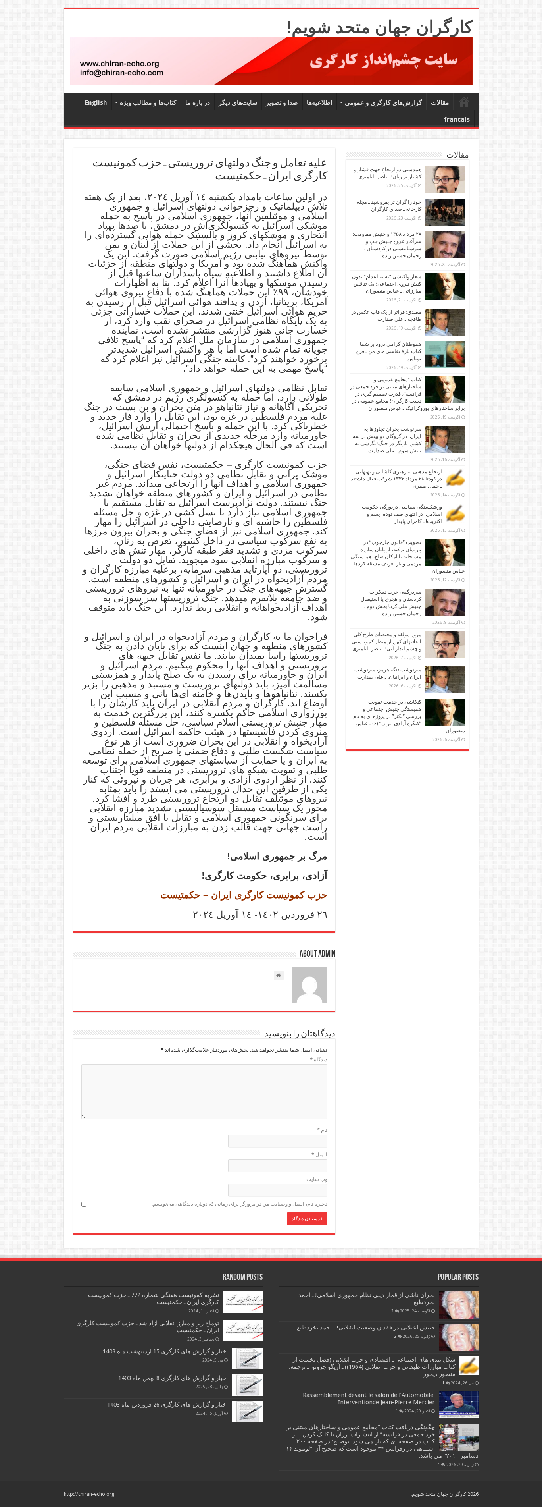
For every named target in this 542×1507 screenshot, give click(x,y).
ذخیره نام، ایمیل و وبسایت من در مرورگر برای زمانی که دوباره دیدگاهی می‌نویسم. (239, 1204)
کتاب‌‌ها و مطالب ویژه (148, 102)
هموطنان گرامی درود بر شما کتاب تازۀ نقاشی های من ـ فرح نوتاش (388, 351)
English (96, 102)
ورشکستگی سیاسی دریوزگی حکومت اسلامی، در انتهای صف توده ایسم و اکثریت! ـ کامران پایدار (402, 514)
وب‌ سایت (316, 1179)
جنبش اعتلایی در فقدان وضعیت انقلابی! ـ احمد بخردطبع (366, 1327)
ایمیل (319, 1155)
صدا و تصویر (282, 102)
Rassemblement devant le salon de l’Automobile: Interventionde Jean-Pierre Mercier (369, 1398)
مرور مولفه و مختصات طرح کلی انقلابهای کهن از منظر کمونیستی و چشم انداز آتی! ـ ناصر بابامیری (386, 641)
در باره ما (197, 102)
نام (322, 1130)
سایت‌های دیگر (238, 102)
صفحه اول (464, 101)
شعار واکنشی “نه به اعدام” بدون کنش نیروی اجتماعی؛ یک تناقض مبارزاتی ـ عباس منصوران (386, 284)
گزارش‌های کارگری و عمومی (383, 102)
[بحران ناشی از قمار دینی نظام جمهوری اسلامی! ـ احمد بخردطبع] (459, 1304)
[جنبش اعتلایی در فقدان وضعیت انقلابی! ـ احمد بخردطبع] (459, 1337)
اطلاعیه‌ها (319, 102)
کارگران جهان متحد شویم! (379, 27)
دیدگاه (318, 1060)
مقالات (440, 102)
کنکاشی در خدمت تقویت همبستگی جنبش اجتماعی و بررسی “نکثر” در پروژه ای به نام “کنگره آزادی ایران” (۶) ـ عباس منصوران (409, 716)
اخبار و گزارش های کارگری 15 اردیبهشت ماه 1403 (165, 1351)
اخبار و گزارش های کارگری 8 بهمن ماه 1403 (173, 1378)
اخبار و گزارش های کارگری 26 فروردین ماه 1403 (167, 1404)
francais (457, 119)
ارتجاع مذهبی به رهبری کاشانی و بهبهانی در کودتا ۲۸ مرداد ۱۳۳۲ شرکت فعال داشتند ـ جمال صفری (396, 479)
